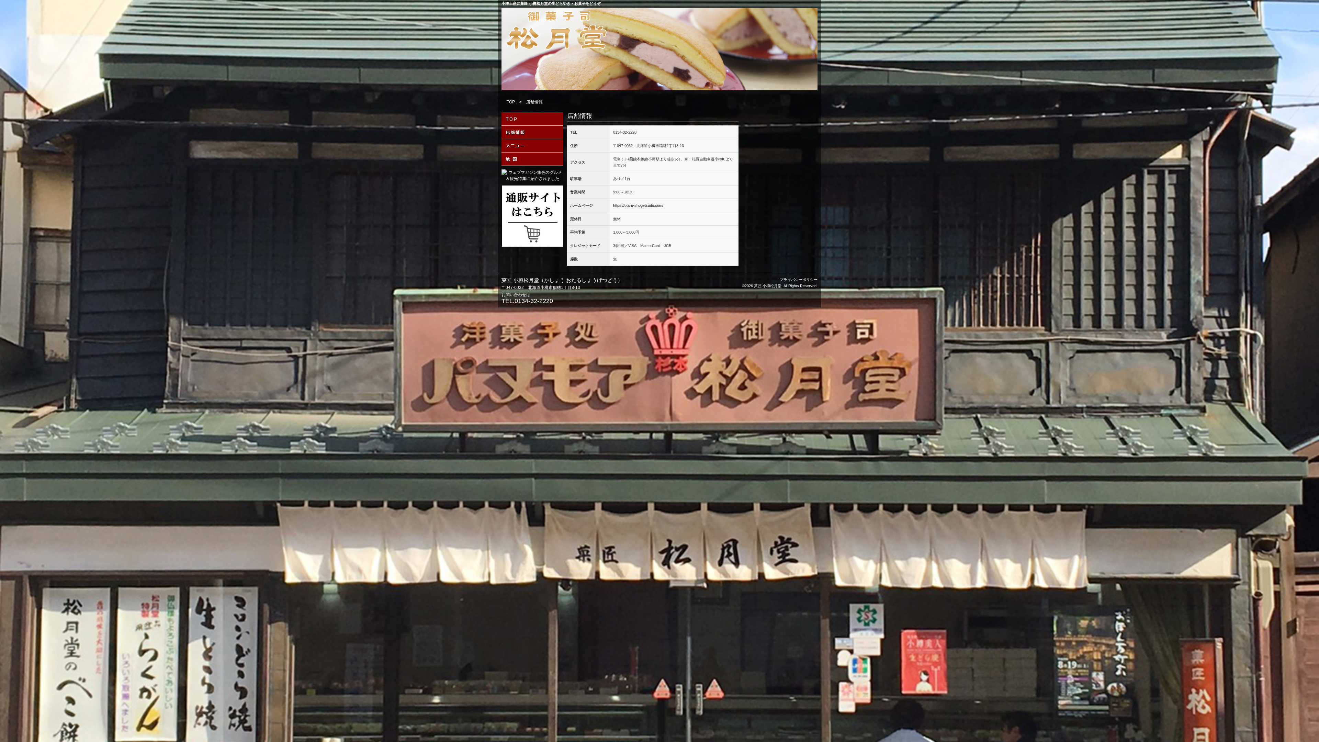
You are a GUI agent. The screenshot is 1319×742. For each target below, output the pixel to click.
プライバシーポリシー (799, 280)
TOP (511, 102)
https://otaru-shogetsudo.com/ (638, 205)
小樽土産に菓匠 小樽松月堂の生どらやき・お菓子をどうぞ (551, 3)
